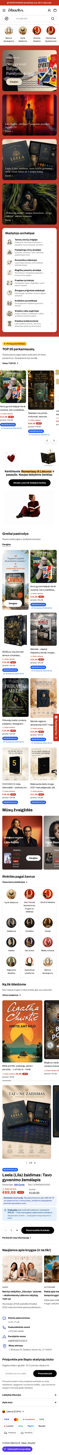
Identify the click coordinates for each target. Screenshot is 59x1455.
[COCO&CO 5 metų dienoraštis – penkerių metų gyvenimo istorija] (15, 764)
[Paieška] (52, 18)
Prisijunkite (12, 1210)
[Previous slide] (26, 1163)
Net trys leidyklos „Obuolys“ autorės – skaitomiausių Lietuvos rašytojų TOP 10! (21, 1295)
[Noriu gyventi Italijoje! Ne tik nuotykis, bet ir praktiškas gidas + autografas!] (13, 387)
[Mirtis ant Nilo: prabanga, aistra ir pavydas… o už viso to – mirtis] (22, 1031)
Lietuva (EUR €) (13, 1411)
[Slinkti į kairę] (47, 440)
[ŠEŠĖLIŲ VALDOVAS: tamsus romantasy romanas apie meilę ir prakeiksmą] (15, 631)
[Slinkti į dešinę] (54, 440)
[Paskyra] (49, 10)
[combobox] (29, 18)
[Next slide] (35, 1163)
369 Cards (19, 1185)
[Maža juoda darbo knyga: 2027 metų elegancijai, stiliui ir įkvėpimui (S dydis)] (43, 764)
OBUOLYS (15, 1443)
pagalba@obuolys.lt (17, 1340)
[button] (56, 727)
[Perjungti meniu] (4, 10)
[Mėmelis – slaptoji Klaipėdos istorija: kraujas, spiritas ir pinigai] (43, 629)
